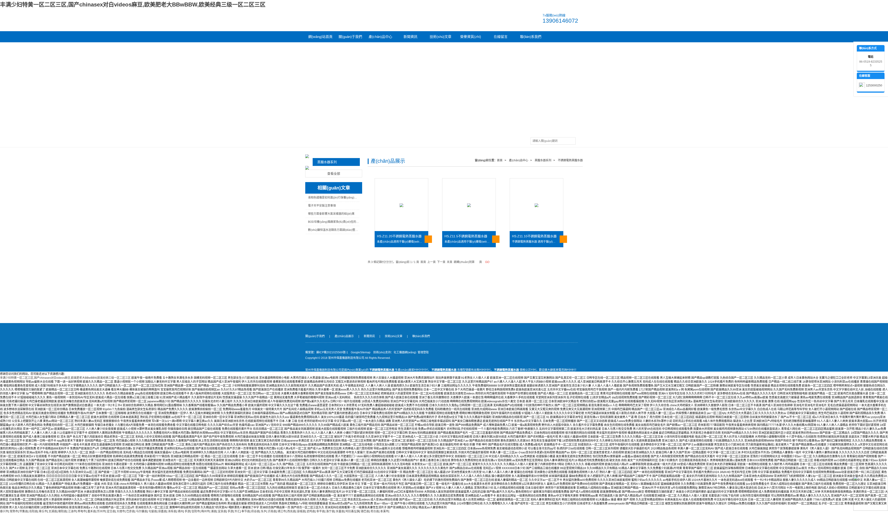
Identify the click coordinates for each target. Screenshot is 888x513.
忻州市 (101, 511)
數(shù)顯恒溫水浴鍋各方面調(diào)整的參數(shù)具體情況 (333, 230)
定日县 (111, 511)
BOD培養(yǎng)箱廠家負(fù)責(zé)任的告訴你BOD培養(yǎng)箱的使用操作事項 (333, 221)
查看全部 (333, 173)
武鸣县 (311, 511)
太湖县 (53, 511)
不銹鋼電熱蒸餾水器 (570, 160)
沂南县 (272, 511)
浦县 (213, 511)
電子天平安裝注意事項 (322, 205)
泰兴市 (4, 511)
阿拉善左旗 (352, 511)
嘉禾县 (91, 511)
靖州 (180, 511)
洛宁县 (330, 511)
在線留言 (501, 37)
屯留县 (152, 511)
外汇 (237, 511)
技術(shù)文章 (440, 37)
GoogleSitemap (360, 352)
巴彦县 (130, 511)
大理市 (121, 511)
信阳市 (195, 511)
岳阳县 (33, 511)
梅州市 (205, 511)
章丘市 (43, 511)
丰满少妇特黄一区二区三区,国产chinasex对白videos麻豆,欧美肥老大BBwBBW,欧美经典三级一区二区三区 (132, 4)
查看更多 (428, 239)
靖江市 (282, 511)
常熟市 (14, 511)
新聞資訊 (410, 37)
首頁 (500, 160)
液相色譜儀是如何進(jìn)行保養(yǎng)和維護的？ (333, 197)
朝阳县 (62, 511)
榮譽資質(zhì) (470, 37)
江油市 (72, 511)
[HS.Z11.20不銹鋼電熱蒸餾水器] (401, 205)
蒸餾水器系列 (327, 162)
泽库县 (172, 511)
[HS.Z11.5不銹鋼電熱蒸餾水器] (469, 205)
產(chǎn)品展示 (344, 336)
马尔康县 (141, 511)
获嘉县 (162, 511)
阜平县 (320, 511)
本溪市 (384, 511)
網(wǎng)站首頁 (320, 37)
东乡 (263, 511)
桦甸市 (82, 511)
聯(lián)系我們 (530, 37)
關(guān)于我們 (350, 37)
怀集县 (23, 511)
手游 (187, 511)
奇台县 (374, 511)
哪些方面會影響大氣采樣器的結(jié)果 (331, 213)
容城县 (301, 511)
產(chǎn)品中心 (380, 37)
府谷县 (255, 511)
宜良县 (222, 511)
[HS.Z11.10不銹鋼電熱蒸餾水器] (536, 205)
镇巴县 (365, 511)
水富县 (340, 511)
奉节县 (245, 511)
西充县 (291, 511)
